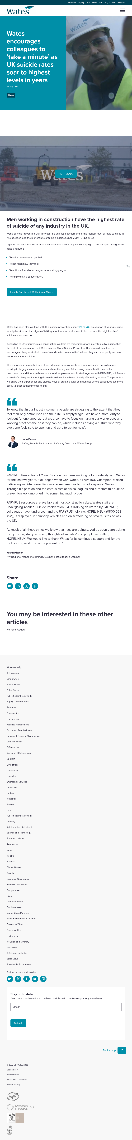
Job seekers (13, 673)
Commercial (12, 770)
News (11, 95)
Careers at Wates (15, 924)
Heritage (11, 793)
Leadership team (15, 901)
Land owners (13, 678)
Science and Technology (19, 832)
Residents (72, 2)
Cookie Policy (12, 1069)
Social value (12, 958)
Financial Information (17, 884)
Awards (10, 873)
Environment (13, 936)
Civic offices (13, 764)
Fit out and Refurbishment (20, 730)
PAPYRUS (84, 327)
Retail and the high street (19, 827)
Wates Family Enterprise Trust (21, 918)
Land (9, 810)
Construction (13, 713)
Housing (11, 821)
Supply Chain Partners (18, 701)
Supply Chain (84, 2)
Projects (11, 861)
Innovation (12, 947)
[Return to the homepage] (21, 10)
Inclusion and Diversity (18, 941)
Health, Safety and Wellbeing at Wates (31, 292)
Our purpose (13, 890)
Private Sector (13, 684)
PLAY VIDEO (66, 173)
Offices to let (13, 747)
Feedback (121, 2)
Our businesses (15, 907)
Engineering (13, 719)
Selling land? (97, 2)
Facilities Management (18, 724)
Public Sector (13, 690)
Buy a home (110, 2)
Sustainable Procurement (19, 964)
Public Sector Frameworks (20, 695)
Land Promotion (14, 741)
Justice (10, 804)
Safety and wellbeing (17, 953)
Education (11, 776)
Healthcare (12, 787)
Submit (18, 1023)
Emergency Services (17, 781)
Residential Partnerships (19, 753)
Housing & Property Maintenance (23, 736)
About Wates (14, 867)
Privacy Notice (13, 1074)
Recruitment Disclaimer (17, 1079)
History (10, 896)
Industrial (11, 798)
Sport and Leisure (15, 838)
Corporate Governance (18, 879)
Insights (10, 855)
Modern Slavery (13, 1084)
